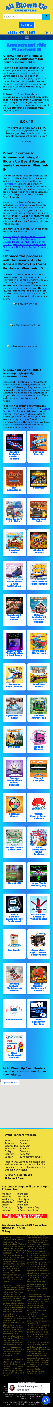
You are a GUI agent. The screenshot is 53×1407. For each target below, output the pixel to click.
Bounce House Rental (33, 236)
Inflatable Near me (29, 239)
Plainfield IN (10, 184)
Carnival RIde (28, 242)
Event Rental (10, 239)
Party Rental (29, 247)
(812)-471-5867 (21, 32)
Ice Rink (19, 205)
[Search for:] (23, 16)
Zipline (6, 247)
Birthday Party (11, 236)
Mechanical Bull (22, 244)
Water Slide (39, 244)
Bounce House (11, 242)
